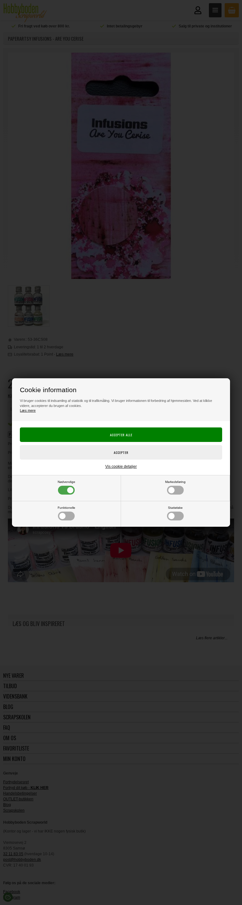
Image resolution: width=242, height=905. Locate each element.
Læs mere (28, 410)
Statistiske (175, 507)
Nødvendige (66, 482)
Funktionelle (66, 507)
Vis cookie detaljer (121, 466)
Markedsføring (175, 482)
